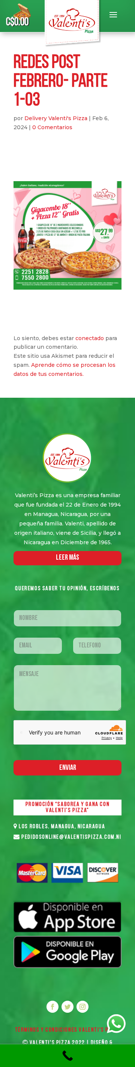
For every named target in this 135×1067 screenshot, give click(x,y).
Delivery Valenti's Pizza (55, 118)
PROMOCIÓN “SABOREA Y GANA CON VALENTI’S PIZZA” (68, 807)
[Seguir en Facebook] (52, 1007)
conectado (89, 338)
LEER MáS (67, 558)
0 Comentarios (52, 127)
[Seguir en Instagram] (82, 1007)
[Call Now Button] (67, 1055)
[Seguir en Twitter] (68, 1007)
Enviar (67, 768)
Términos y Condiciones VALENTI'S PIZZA (67, 1030)
